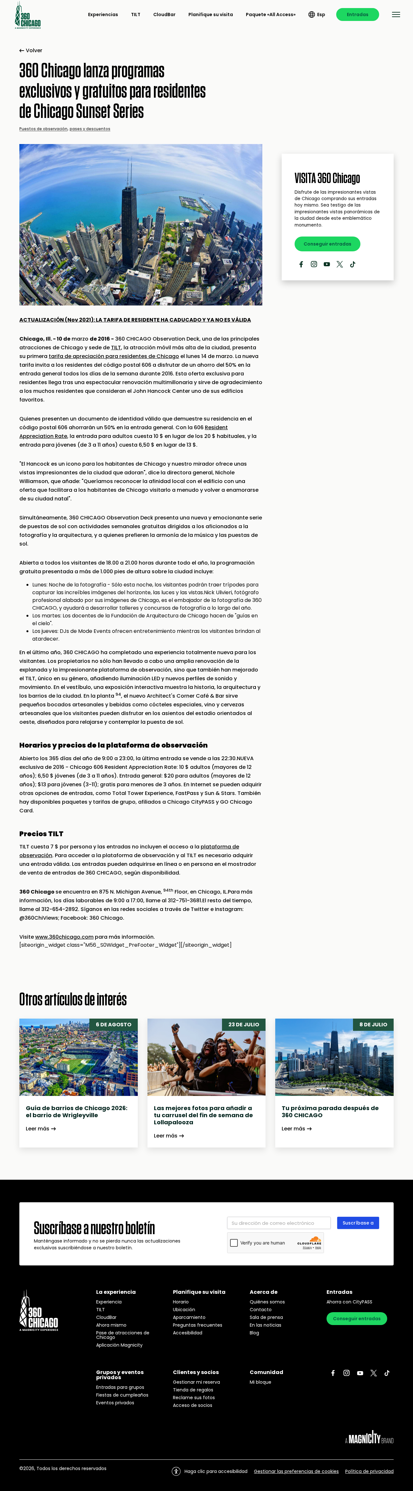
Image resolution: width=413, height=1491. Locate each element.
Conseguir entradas (327, 244)
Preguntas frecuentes (197, 1325)
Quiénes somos (267, 1302)
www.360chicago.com (64, 937)
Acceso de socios (192, 1405)
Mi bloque (260, 1382)
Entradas (357, 14)
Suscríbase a (358, 1223)
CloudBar (164, 14)
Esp (321, 14)
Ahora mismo (111, 1325)
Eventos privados (115, 1402)
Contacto (261, 1309)
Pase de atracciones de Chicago (122, 1335)
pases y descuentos (90, 128)
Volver (34, 50)
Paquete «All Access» (271, 14)
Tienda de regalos (193, 1390)
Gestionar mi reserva (196, 1382)
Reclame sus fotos (194, 1397)
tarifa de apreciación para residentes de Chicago (114, 356)
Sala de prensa (266, 1317)
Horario (181, 1302)
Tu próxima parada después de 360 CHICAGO (330, 1112)
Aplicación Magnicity (119, 1345)
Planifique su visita (210, 14)
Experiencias (103, 14)
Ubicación (184, 1309)
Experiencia (109, 1302)
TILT (135, 14)
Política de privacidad (369, 1471)
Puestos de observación (43, 128)
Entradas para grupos (120, 1387)
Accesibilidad (187, 1333)
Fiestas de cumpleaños (122, 1395)
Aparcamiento (189, 1317)
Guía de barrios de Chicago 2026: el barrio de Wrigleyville (76, 1112)
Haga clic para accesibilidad (216, 1471)
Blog (254, 1333)
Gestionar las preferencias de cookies (296, 1471)
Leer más (37, 1128)
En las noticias (265, 1325)
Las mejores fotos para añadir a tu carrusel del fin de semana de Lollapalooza (203, 1115)
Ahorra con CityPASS (349, 1302)
